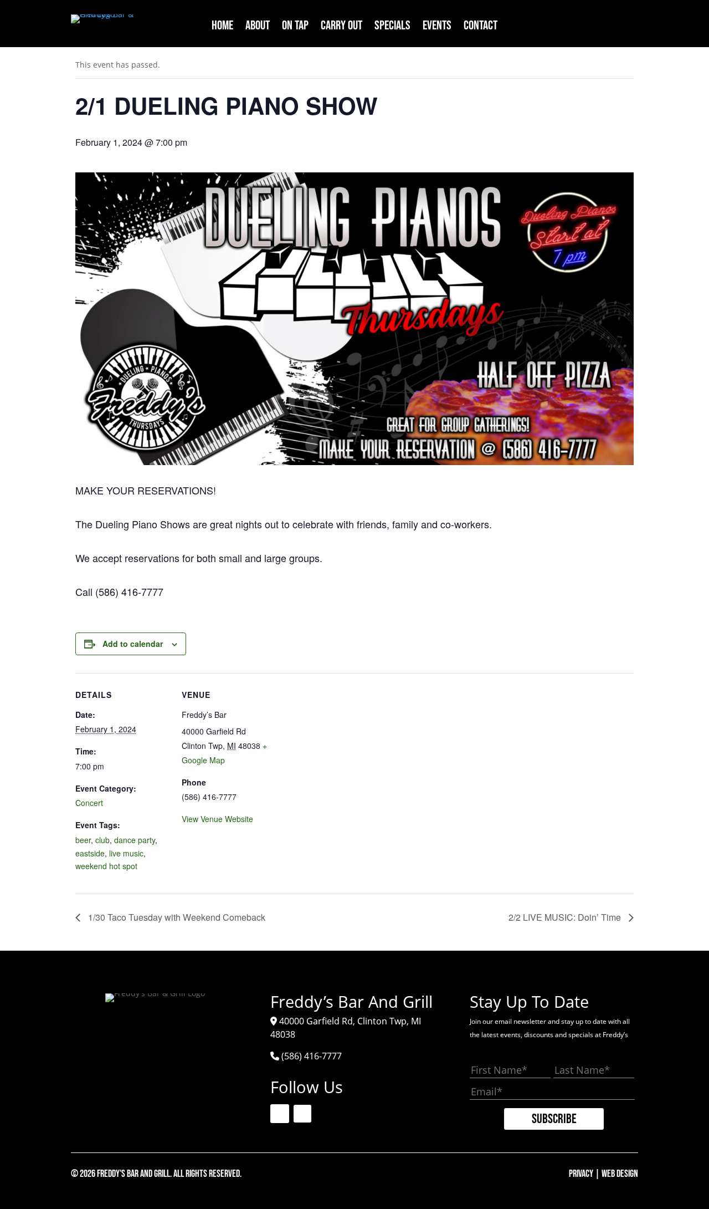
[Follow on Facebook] (602, 23)
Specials (392, 27)
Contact (480, 27)
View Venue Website (217, 818)
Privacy (581, 1174)
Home (222, 27)
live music (126, 853)
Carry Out (341, 27)
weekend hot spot (106, 865)
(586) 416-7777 (311, 1056)
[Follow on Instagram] (627, 23)
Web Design (620, 1174)
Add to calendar (132, 643)
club (102, 839)
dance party (134, 839)
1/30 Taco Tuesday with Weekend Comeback (175, 917)
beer (83, 839)
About (257, 27)
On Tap (295, 27)
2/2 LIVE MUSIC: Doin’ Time (565, 917)
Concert (89, 802)
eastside (90, 853)
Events (437, 27)
